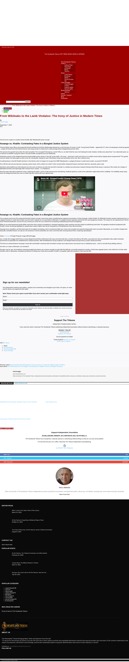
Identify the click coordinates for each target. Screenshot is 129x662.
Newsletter (64, 98)
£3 (61, 332)
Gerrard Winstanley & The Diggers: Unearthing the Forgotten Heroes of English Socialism (35, 366)
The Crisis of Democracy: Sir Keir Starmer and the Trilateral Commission (32, 529)
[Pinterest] (29, 132)
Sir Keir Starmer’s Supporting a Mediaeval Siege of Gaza (28, 520)
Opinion (66, 92)
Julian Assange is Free (51, 402)
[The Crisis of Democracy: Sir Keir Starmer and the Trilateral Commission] (6, 510)
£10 (65, 332)
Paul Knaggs (4, 122)
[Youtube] (20, 379)
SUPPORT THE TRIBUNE (64, 448)
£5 (63, 332)
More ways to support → (64, 341)
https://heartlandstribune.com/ (19, 373)
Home (2, 105)
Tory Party (67, 66)
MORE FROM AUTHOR (21, 383)
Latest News (68, 74)
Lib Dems (67, 68)
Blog (62, 97)
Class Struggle (65, 82)
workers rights (68, 87)
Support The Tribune (64, 333)
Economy (67, 76)
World (66, 78)
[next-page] (4, 422)
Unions (66, 85)
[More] (73, 132)
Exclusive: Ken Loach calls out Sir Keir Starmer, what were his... (29, 572)
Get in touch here (7, 544)
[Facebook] (16, 132)
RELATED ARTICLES (7, 383)
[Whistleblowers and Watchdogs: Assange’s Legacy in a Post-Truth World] (9, 399)
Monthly (61, 330)
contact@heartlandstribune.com (19, 646)
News (63, 73)
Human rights (68, 89)
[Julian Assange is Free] (55, 399)
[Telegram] (66, 132)
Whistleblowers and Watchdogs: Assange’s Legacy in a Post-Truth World (18, 402)
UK (65, 81)
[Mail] (16, 379)
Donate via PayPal (69, 339)
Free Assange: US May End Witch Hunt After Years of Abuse (15, 419)
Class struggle (68, 84)
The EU (66, 71)
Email (4, 300)
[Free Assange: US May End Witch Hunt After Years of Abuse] (9, 416)
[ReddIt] (47, 132)
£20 (68, 332)
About (63, 93)
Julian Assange (8, 350)
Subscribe (125, 462)
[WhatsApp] (35, 132)
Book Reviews (65, 90)
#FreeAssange (8, 347)
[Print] (60, 132)
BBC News (5, 343)
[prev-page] (1, 422)
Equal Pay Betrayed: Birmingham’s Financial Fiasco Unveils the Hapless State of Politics (37, 365)
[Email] (54, 132)
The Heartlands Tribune (68, 62)
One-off (68, 330)
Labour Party (68, 65)
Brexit (66, 70)
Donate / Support (66, 95)
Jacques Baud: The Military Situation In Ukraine (25, 563)
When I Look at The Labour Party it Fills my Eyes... (26, 510)
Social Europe (68, 79)
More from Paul (64, 494)
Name (5, 296)
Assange (7, 236)
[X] (22, 132)
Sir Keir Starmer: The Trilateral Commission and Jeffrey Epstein (29, 553)
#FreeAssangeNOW (10, 349)
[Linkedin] (41, 132)
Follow (126, 458)
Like (127, 454)
